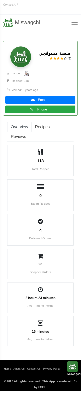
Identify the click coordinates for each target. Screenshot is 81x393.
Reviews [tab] (18, 136)
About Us (19, 368)
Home (7, 368)
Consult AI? (10, 4)
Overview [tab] (19, 127)
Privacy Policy (51, 368)
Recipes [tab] (42, 127)
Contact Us (34, 368)
